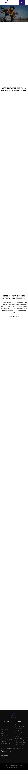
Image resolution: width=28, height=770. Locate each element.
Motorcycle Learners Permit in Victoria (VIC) (20, 730)
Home (3, 724)
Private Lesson (19, 744)
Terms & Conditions (7, 743)
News (2, 733)
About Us (4, 727)
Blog (2, 731)
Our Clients (4, 729)
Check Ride (18, 734)
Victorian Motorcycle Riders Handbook (6, 739)
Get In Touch (5, 735)
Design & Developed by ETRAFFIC (14, 767)
